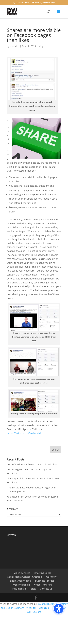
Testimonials (19, 588)
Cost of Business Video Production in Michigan (32, 464)
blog (40, 46)
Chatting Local (42, 572)
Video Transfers (43, 584)
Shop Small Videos (20, 580)
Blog (33, 588)
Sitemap (11, 534)
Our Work (51, 576)
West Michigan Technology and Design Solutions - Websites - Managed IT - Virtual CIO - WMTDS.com (34, 607)
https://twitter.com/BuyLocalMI (24, 433)
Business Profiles (44, 580)
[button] (58, 608)
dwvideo (14, 46)
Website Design (21, 584)
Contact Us (46, 588)
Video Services (22, 572)
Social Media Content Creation (24, 576)
